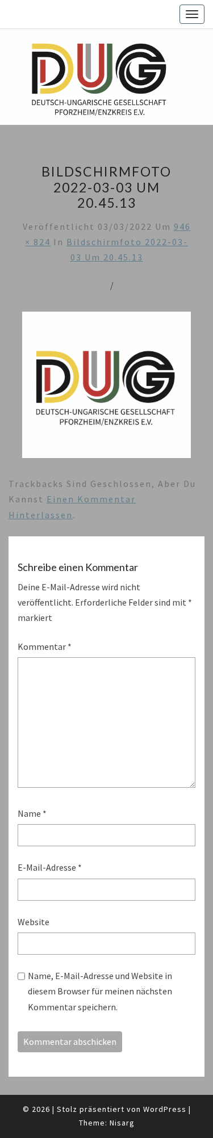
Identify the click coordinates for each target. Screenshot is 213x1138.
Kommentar (45, 646)
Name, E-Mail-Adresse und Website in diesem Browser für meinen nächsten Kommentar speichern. (100, 991)
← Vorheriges (69, 285)
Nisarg (122, 1123)
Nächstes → (149, 285)
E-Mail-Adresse (50, 867)
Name (32, 813)
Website (33, 921)
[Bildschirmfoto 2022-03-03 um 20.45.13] (106, 388)
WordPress (164, 1109)
